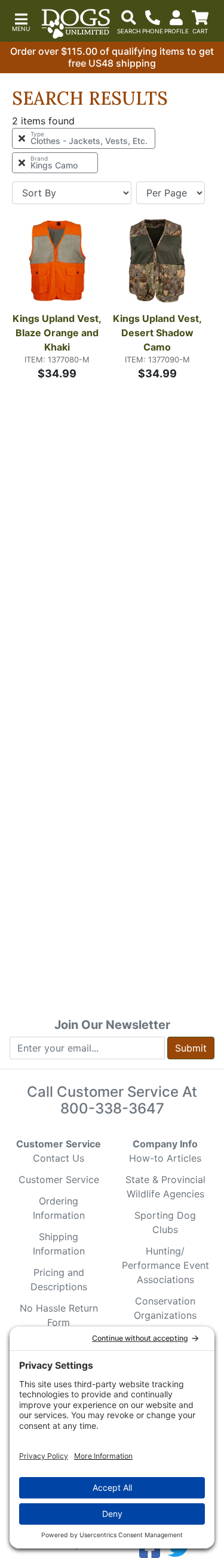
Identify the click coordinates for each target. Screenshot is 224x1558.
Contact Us (58, 1158)
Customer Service (59, 1179)
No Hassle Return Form (59, 1315)
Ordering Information (59, 1208)
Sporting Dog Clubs (165, 1222)
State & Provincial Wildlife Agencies (165, 1187)
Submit (191, 1048)
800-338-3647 (112, 1108)
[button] (21, 21)
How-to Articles (165, 1158)
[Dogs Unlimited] (76, 24)
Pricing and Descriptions (58, 1279)
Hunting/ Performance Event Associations (165, 1265)
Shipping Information (59, 1244)
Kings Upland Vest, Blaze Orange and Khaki (57, 332)
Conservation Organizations (165, 1308)
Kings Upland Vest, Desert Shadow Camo (157, 332)
